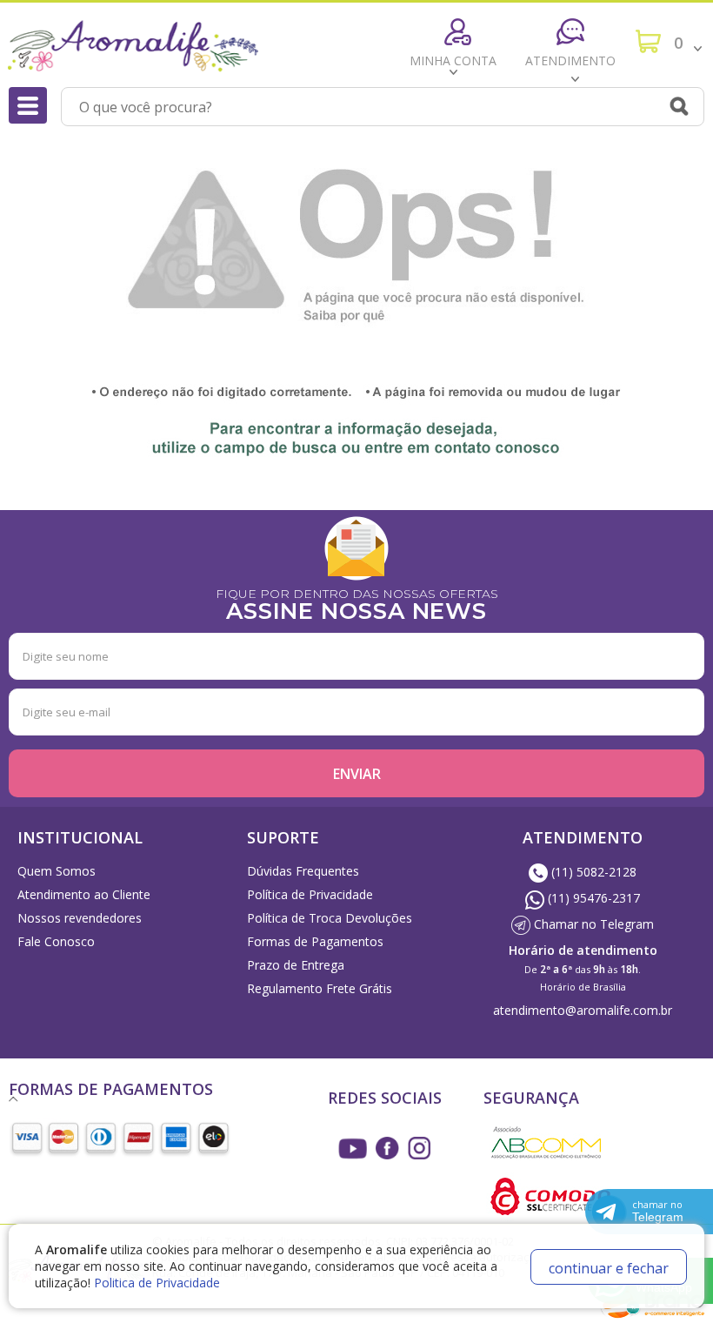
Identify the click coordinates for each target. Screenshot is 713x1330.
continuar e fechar (609, 1268)
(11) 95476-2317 (592, 898)
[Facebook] (387, 1148)
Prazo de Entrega (295, 965)
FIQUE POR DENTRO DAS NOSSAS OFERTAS (357, 603)
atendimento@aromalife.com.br (582, 1010)
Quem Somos (56, 871)
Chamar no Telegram (592, 924)
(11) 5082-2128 (592, 871)
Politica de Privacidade (157, 1282)
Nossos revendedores (79, 918)
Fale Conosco (56, 941)
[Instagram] (353, 1148)
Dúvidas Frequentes (303, 871)
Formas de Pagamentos (315, 941)
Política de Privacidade (310, 894)
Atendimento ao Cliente (83, 894)
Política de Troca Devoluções (329, 918)
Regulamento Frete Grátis (319, 988)
